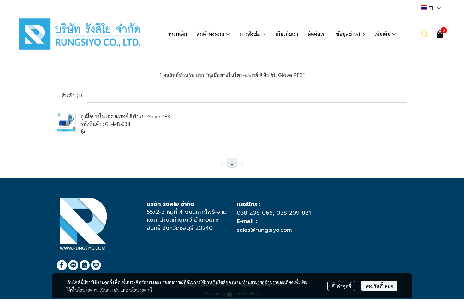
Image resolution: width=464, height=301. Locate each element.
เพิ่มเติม (383, 34)
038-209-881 (294, 212)
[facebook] (373, 8)
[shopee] (395, 8)
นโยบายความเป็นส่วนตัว (97, 289)
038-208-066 (255, 212)
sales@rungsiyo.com (264, 229)
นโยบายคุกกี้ (140, 289)
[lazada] (407, 8)
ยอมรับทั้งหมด (379, 286)
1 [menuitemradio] (232, 163)
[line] (384, 8)
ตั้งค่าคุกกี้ (341, 286)
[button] (431, 8)
